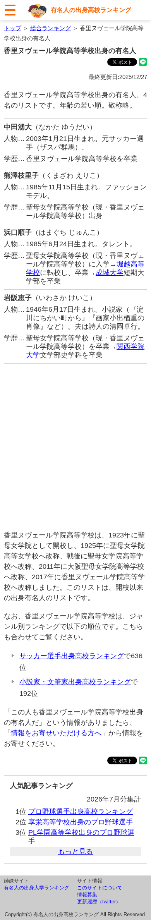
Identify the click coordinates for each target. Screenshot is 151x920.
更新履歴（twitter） (99, 902)
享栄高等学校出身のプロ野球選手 (80, 822)
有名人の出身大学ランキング (36, 888)
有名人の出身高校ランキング (91, 9)
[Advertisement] (75, 446)
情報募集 (87, 895)
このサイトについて (99, 888)
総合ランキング (50, 28)
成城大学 (110, 272)
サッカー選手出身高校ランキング (71, 656)
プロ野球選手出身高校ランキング (80, 811)
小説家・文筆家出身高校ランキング (75, 682)
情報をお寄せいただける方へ (56, 733)
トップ (12, 28)
